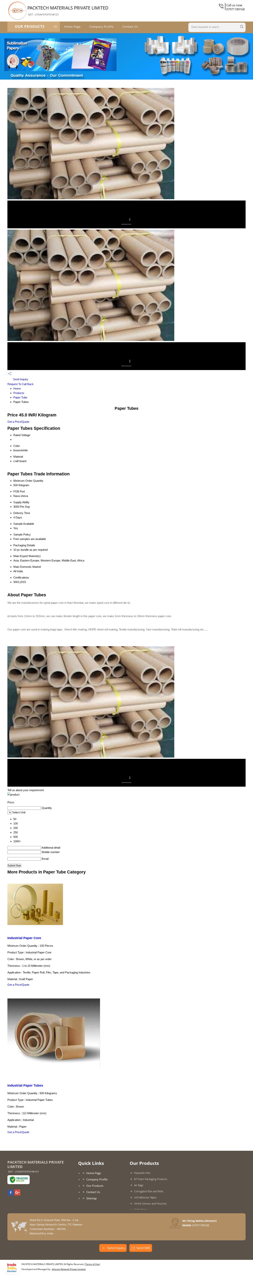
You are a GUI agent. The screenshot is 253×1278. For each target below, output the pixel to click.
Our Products (29, 26)
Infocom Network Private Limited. (69, 1269)
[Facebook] (11, 1194)
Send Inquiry (20, 379)
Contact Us (130, 26)
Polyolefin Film (142, 1173)
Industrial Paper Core (24, 938)
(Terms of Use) (92, 1264)
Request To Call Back (20, 384)
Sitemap (91, 1198)
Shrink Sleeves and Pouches (150, 1203)
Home (17, 388)
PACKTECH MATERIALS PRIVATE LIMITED (68, 10)
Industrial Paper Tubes (25, 1085)
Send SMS (143, 1248)
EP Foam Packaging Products (150, 1179)
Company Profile (101, 26)
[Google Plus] (17, 1194)
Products (18, 393)
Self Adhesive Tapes (145, 1197)
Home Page (72, 26)
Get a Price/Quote (18, 421)
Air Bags (138, 1185)
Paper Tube (20, 397)
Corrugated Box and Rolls (148, 1191)
